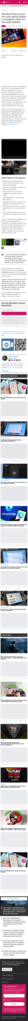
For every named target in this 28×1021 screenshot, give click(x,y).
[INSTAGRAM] (12, 360)
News (3, 26)
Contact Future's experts (8, 978)
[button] (26, 2)
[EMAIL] (20, 360)
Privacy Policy (19, 1009)
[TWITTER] (10, 360)
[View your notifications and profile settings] (19, 2)
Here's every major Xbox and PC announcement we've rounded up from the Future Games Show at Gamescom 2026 (13, 943)
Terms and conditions (7, 975)
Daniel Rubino (11, 26)
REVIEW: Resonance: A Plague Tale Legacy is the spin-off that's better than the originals (14, 953)
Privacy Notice (21, 319)
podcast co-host (11, 367)
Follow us (16, 50)
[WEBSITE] (17, 360)
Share (5, 50)
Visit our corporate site (13, 964)
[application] (14, 148)
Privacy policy (5, 982)
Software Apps (5, 10)
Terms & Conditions (12, 1010)
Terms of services (19, 317)
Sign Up (14, 1004)
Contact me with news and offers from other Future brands (14, 1000)
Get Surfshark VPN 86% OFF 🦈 (17, 6)
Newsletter (23, 50)
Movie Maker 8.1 (12, 124)
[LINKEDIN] (15, 360)
